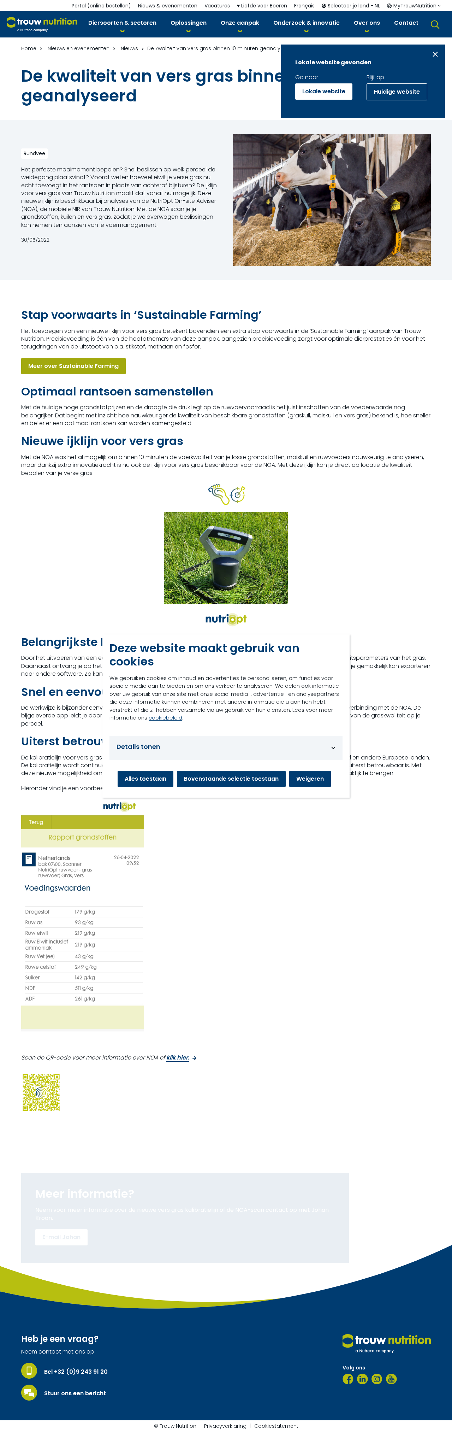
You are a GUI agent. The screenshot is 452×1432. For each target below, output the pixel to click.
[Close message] (435, 54)
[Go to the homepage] (387, 1343)
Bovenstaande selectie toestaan (231, 779)
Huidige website (397, 92)
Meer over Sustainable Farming (73, 366)
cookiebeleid (165, 717)
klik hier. (177, 1058)
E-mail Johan (61, 1237)
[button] (122, 24)
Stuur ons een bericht (75, 1393)
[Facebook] (348, 1379)
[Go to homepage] (42, 24)
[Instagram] (376, 1379)
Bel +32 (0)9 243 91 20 (76, 1372)
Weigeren (310, 779)
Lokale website (323, 91)
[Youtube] (391, 1379)
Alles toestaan (145, 779)
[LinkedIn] (362, 1379)
